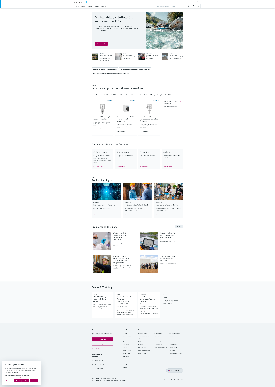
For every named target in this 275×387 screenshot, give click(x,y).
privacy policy (23, 377)
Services (125, 367)
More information (96, 348)
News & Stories (173, 341)
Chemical (140, 344)
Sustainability (173, 350)
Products (125, 333)
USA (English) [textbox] (195, 2)
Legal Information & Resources (118, 380)
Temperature (126, 344)
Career (171, 339)
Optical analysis (126, 353)
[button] (105, 69)
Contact (186, 2)
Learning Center (158, 341)
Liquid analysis (126, 341)
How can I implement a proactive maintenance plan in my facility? (167, 235)
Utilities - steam (142, 353)
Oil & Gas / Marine (142, 339)
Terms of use (99, 380)
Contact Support (158, 333)
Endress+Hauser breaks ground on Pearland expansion (167, 258)
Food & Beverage (142, 333)
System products (127, 350)
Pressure (125, 347)
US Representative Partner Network (136, 205)
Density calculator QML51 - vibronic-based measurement (125, 119)
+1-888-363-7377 (99, 360)
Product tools (172, 2)
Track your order (158, 344)
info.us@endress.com (100, 368)
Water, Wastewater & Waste (145, 336)
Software (125, 359)
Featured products (127, 362)
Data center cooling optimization (104, 205)
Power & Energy (142, 347)
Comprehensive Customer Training (167, 205)
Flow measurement (127, 336)
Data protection (106, 380)
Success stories (173, 347)
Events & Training (174, 344)
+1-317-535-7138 (99, 364)
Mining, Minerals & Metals (144, 350)
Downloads (180, 2)
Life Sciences (141, 341)
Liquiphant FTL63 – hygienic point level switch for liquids (149, 119)
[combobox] (195, 2)
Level (124, 339)
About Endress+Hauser (175, 333)
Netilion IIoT (126, 356)
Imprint (93, 380)
